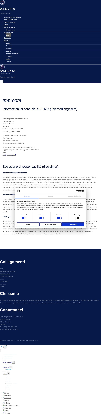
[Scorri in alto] (1, 347)
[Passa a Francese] (7, 395)
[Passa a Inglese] (6, 393)
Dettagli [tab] (50, 196)
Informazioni (6, 367)
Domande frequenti (6, 276)
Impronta (8, 35)
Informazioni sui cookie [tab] (74, 196)
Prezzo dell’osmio (9, 22)
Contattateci (7, 38)
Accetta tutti (73, 224)
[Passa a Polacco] (6, 403)
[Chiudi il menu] (0, 350)
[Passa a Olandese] (7, 398)
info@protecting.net (9, 155)
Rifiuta (28, 224)
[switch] (41, 218)
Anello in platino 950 (10, 19)
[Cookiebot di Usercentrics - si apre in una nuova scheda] (77, 191)
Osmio (6, 24)
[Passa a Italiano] (6, 400)
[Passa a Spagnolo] (7, 408)
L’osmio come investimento (12, 17)
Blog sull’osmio (10, 30)
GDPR (2, 286)
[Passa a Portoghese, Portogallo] (11, 405)
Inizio (2, 268)
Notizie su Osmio (7, 362)
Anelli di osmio (5, 274)
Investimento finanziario (8, 271)
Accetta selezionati (50, 224)
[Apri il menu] (1, 81)
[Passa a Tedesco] (6, 413)
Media (2, 279)
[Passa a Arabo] (6, 411)
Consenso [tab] (27, 196)
